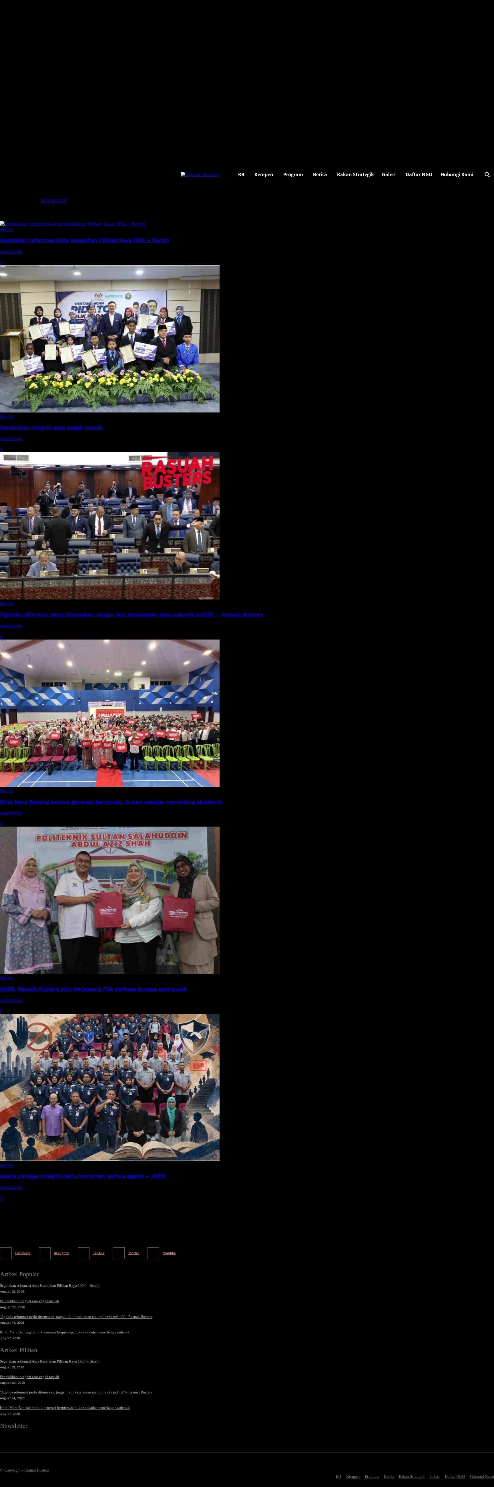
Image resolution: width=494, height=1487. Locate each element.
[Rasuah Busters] (200, 174)
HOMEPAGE (54, 200)
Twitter (133, 1253)
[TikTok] (83, 1253)
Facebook (22, 1253)
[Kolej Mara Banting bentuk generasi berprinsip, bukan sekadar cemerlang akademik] (110, 785)
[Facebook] (6, 1253)
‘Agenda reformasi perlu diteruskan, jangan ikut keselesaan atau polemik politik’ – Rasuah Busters (131, 615)
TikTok (98, 1253)
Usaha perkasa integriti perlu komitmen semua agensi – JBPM (83, 1176)
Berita (6, 229)
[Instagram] (45, 1253)
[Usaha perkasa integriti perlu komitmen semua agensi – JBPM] (110, 1159)
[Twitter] (119, 1253)
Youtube (169, 1253)
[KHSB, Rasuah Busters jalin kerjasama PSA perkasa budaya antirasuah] (110, 972)
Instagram (61, 1253)
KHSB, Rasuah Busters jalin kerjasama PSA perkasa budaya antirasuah (93, 989)
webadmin (11, 251)
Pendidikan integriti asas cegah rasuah (51, 427)
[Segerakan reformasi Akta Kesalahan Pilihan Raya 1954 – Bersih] (73, 224)
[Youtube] (153, 1253)
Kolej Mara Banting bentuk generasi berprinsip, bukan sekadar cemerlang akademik (111, 802)
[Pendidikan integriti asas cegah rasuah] (110, 411)
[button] (487, 174)
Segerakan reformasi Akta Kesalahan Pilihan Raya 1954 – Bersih (84, 240)
